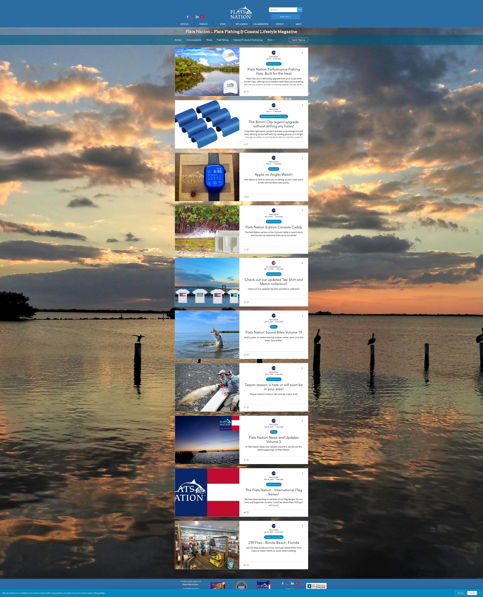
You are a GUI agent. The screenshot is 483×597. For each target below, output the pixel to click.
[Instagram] (192, 17)
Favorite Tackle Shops (273, 537)
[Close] (479, 593)
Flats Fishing (222, 40)
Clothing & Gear (273, 64)
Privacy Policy (99, 593)
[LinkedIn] (197, 17)
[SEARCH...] (299, 9)
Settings (460, 593)
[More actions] (303, 52)
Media (209, 40)
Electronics (273, 169)
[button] (285, 16)
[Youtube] (202, 17)
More (270, 40)
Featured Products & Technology (248, 40)
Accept (472, 593)
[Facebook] (188, 17)
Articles (178, 40)
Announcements (194, 40)
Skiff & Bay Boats (273, 221)
